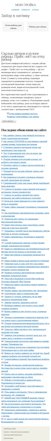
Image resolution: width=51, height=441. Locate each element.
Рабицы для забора (37, 26)
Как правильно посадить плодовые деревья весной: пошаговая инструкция (22, 179)
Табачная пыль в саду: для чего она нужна (24, 263)
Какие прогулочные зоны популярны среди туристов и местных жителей (22, 226)
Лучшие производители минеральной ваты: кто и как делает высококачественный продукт (25, 325)
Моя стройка (25, 5)
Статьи (35, 9)
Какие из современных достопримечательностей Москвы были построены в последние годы (25, 250)
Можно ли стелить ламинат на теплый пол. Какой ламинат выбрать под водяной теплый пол (25, 355)
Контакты (6, 432)
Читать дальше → (9, 121)
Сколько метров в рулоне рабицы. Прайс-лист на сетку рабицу (23, 56)
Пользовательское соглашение (19, 432)
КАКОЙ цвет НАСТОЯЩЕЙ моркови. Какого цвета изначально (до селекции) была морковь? (23, 399)
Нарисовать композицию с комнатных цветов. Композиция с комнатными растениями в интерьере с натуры (25, 412)
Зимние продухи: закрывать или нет (20, 302)
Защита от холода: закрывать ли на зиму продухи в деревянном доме (21, 298)
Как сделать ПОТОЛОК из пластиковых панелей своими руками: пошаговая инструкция (24, 143)
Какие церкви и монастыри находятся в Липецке (26, 260)
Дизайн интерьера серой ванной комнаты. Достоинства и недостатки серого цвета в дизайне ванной (24, 368)
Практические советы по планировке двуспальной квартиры (19, 220)
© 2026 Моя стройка (10, 428)
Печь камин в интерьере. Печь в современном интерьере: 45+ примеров (24, 393)
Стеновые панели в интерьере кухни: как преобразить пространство (21, 149)
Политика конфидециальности (13, 435)
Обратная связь (8, 438)
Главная (15, 9)
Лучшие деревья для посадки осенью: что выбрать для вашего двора (21, 161)
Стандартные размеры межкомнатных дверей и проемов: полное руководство (25, 268)
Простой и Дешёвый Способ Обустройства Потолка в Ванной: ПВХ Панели (22, 280)
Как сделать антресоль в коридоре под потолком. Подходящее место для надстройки (25, 349)
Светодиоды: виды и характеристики (21, 293)
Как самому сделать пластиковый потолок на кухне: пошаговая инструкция (23, 137)
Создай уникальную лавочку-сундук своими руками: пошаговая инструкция (22, 244)
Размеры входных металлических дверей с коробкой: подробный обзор (22, 274)
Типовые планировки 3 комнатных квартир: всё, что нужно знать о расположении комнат (25, 319)
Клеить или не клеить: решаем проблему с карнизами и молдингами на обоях (22, 375)
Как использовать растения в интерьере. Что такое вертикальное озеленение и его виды (23, 405)
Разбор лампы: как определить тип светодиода (25, 290)
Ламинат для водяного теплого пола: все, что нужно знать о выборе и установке (23, 337)
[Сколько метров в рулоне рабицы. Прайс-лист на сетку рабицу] (25, 115)
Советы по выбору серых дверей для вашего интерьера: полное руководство (23, 190)
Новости (26, 9)
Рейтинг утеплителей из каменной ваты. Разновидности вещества (21, 381)
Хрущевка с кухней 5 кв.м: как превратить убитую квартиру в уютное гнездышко (25, 232)
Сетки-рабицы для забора (13, 26)
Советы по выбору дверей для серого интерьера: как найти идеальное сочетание (21, 196)
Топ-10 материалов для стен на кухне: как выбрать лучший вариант (21, 155)
